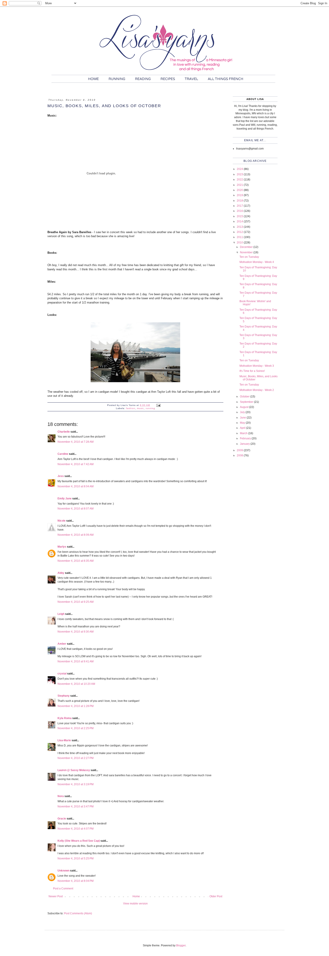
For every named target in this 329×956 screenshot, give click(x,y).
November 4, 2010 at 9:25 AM (76, 601)
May (243, 422)
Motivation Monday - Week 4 (256, 262)
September (247, 401)
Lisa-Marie (64, 740)
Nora (61, 796)
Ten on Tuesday (249, 256)
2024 (240, 169)
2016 (240, 210)
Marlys (62, 546)
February (246, 438)
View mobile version (135, 903)
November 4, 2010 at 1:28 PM (76, 706)
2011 (240, 237)
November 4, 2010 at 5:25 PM (76, 858)
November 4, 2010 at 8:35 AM (76, 560)
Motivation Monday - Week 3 (256, 365)
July (243, 412)
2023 (240, 174)
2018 (240, 200)
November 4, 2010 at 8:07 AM (76, 508)
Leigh (61, 614)
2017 (240, 205)
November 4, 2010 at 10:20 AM (76, 683)
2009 (240, 450)
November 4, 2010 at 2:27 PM (76, 758)
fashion (130, 408)
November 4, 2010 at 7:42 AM (76, 464)
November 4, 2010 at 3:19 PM (76, 784)
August (244, 407)
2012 (240, 232)
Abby (61, 572)
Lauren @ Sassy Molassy (74, 770)
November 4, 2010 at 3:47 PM (76, 806)
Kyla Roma (65, 718)
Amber (62, 643)
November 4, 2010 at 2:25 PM (76, 728)
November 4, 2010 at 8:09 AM (76, 534)
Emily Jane (65, 498)
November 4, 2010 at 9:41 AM (76, 661)
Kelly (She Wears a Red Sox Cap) (79, 840)
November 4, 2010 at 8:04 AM (76, 486)
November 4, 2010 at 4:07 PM (76, 828)
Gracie (62, 818)
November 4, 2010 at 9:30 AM (76, 631)
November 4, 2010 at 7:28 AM (76, 441)
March (244, 433)
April (243, 427)
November (246, 252)
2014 (240, 221)
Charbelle (64, 431)
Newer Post (56, 896)
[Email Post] (158, 405)
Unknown (63, 870)
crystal (62, 673)
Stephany (64, 695)
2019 (240, 195)
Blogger (181, 945)
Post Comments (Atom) (78, 913)
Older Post (215, 896)
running (150, 408)
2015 (240, 216)
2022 (240, 179)
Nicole (62, 520)
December (246, 247)
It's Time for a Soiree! (252, 371)
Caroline (63, 453)
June (243, 417)
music (140, 408)
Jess (61, 476)
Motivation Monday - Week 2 (256, 390)
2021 (240, 184)
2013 (240, 226)
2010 (240, 242)
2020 (240, 190)
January (245, 443)
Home (136, 896)
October (245, 396)
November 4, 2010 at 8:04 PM (76, 880)
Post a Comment (63, 888)
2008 (240, 455)
